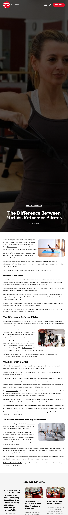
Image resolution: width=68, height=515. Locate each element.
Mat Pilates (7, 288)
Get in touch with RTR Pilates (12, 463)
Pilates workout (27, 348)
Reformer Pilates (56, 321)
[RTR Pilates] (11, 4)
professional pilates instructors (22, 435)
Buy (58, 5)
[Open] (45, 5)
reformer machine (12, 391)
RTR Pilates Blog (34, 206)
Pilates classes (12, 247)
